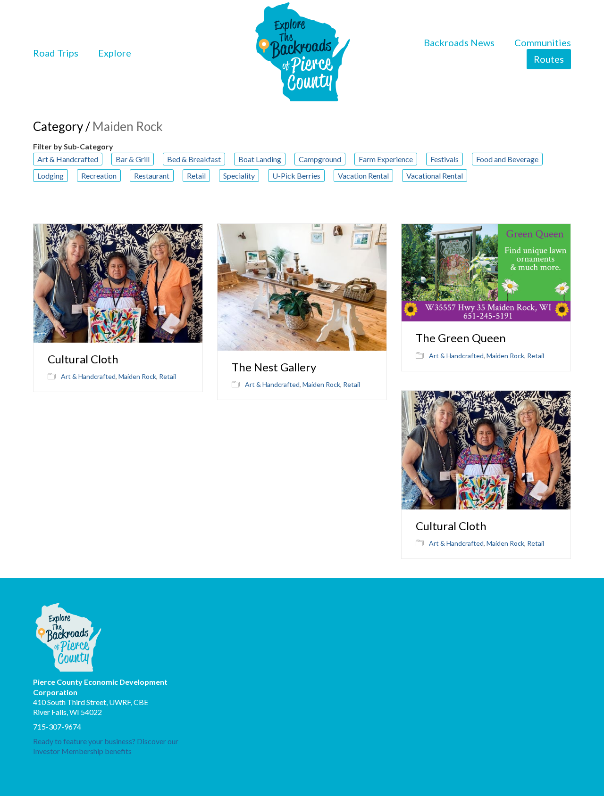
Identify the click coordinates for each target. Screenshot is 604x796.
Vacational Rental (434, 175)
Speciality (239, 175)
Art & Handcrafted (67, 159)
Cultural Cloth (83, 359)
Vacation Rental (363, 175)
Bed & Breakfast (194, 159)
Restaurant (151, 175)
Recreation (99, 175)
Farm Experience (386, 159)
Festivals (444, 159)
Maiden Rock (137, 376)
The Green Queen (461, 338)
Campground (320, 159)
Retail (196, 175)
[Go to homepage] (302, 52)
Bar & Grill (133, 159)
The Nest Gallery (274, 367)
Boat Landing (259, 159)
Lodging (50, 175)
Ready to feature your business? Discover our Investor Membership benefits (105, 746)
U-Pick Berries (296, 175)
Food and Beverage (507, 159)
